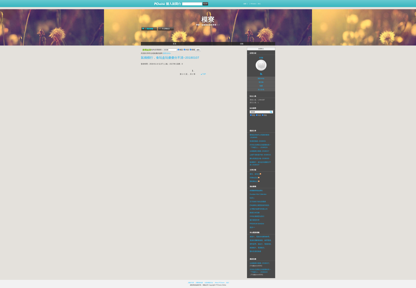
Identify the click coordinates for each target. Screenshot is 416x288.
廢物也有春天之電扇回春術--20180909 (260, 136)
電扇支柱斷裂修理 (262, 236)
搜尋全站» (167, 53)
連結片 (260, 244)
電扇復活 (261, 248)
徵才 (227, 282)
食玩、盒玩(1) (255, 174)
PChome (253, 4)
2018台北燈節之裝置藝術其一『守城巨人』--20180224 (260, 146)
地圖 (261, 86)
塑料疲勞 (253, 244)
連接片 (252, 236)
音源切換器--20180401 (258, 141)
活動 (241, 44)
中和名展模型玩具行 (257, 216)
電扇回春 (267, 244)
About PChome (219, 282)
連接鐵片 (253, 248)
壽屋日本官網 (254, 213)
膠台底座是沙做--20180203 (259, 158)
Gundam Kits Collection (258, 194)
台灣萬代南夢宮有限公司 (259, 209)
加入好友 (261, 89)
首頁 (174, 44)
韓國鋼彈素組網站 (256, 190)
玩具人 (252, 198)
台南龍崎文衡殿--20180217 (259, 151)
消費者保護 (199, 282)
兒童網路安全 (209, 282)
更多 (252, 227)
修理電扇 (267, 240)
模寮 (208, 19)
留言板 (261, 82)
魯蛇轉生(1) (254, 181)
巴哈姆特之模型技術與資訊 (259, 205)
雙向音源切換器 (255, 251)
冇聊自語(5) (254, 178)
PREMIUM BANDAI (257, 224)
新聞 (245, 4)
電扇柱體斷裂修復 (256, 240)
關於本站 (261, 78)
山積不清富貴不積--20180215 (260, 155)
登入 (259, 4)
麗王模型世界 (254, 220)
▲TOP (203, 74)
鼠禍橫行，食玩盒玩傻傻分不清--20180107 (170, 57)
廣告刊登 (191, 282)
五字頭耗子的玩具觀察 (258, 201)
